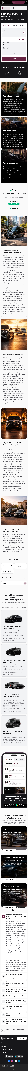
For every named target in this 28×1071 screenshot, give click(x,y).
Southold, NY (8, 571)
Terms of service (12, 1066)
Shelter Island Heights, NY (20, 565)
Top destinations (6, 1049)
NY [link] (14, 1029)
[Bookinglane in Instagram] (12, 1061)
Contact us (22, 1038)
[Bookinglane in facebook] (9, 1061)
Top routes (4, 1052)
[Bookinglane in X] (16, 1061)
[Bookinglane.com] (14, 190)
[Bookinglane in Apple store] (9, 1056)
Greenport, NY (8, 566)
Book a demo (9, 850)
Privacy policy (22, 1066)
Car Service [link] (8, 1029)
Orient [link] (3, 1032)
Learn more (9, 879)
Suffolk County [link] (21, 1029)
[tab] (6, 8)
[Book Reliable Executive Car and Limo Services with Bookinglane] (3, 2)
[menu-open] (26, 2)
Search (14, 59)
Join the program (10, 908)
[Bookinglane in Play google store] (19, 1056)
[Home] (2, 1030)
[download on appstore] (9, 805)
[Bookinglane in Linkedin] (19, 1061)
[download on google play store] (21, 805)
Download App (19, 2)
